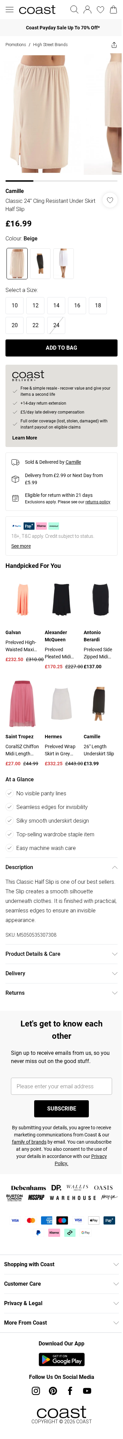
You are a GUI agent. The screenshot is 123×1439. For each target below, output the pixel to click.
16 (77, 305)
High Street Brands (50, 44)
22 (35, 325)
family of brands (29, 1142)
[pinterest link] (53, 1391)
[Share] (114, 45)
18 (98, 305)
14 (56, 305)
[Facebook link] (70, 1391)
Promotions (15, 44)
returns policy (97, 502)
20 (15, 325)
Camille (14, 191)
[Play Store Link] (62, 1359)
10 (15, 305)
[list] (61, 117)
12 (35, 305)
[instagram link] (36, 1391)
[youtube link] (87, 1391)
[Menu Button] (9, 9)
